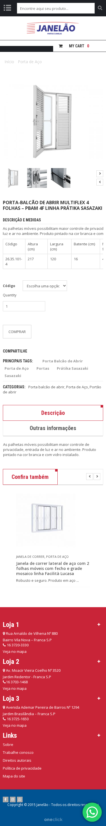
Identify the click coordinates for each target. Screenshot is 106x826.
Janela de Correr (30, 556)
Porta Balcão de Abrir (62, 361)
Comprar (17, 331)
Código (9, 285)
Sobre (8, 744)
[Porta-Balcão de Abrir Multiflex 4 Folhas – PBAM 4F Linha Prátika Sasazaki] (13, 178)
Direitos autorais (17, 760)
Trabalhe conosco (18, 752)
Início (9, 61)
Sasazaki (13, 375)
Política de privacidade (22, 768)
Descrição (53, 412)
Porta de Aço (30, 61)
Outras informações (53, 428)
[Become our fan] (5, 799)
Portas (42, 368)
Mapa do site (14, 776)
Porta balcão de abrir (46, 386)
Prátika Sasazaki (72, 368)
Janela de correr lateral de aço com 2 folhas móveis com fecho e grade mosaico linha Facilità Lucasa (52, 568)
